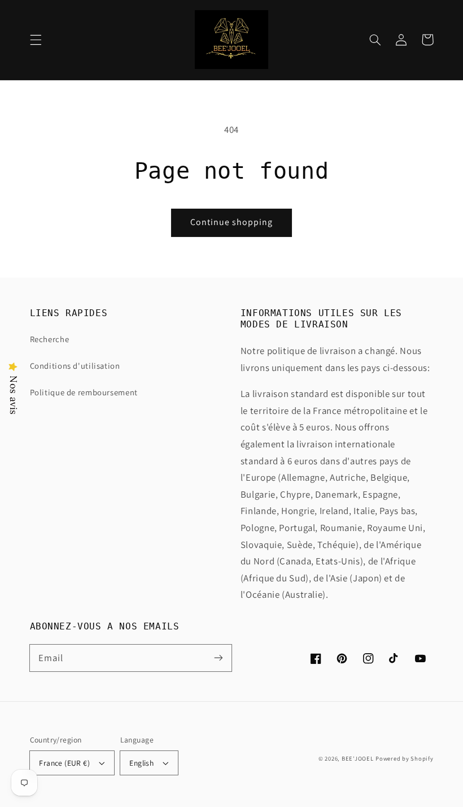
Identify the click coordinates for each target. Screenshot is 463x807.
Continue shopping (231, 222)
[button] (36, 40)
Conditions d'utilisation (75, 365)
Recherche (49, 339)
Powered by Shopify (404, 758)
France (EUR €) (64, 763)
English (141, 763)
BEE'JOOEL (358, 758)
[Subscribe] (218, 658)
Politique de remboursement (84, 392)
